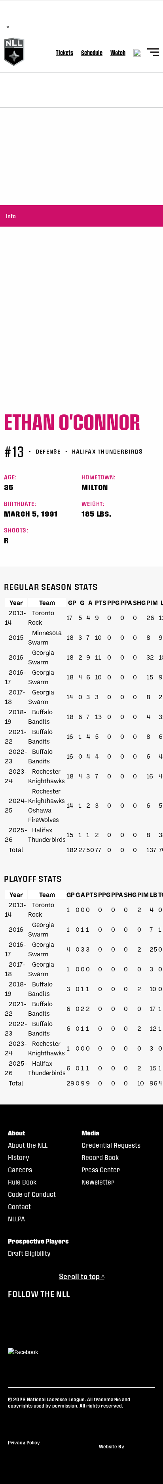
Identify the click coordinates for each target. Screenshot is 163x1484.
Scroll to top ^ (81, 1276)
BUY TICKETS (94, 18)
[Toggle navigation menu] (153, 53)
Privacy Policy (24, 1442)
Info (11, 216)
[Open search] (137, 53)
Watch (117, 52)
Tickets (64, 52)
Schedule (91, 52)
